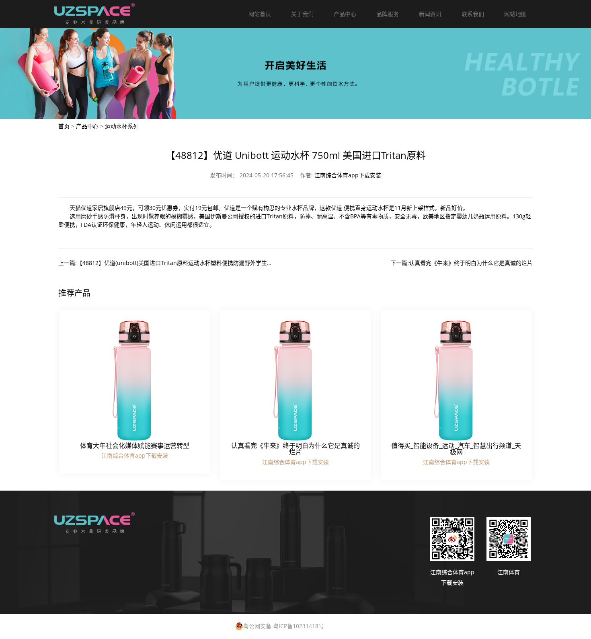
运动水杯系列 (122, 126)
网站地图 (515, 14)
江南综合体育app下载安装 (347, 175)
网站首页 (259, 14)
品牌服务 (387, 14)
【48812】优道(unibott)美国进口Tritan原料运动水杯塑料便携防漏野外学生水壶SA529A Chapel (198, 263)
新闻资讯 (430, 14)
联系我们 (473, 14)
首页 (64, 126)
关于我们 (302, 14)
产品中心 (345, 14)
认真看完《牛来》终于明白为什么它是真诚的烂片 (471, 263)
